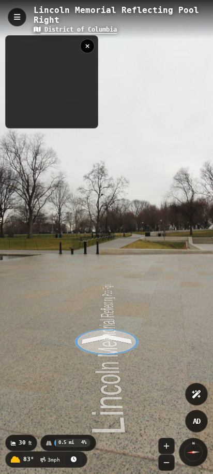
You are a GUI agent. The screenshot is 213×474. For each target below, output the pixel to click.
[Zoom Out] (166, 462)
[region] (52, 82)
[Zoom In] (166, 446)
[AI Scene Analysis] (196, 394)
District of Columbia (79, 29)
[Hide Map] (87, 46)
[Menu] (17, 17)
